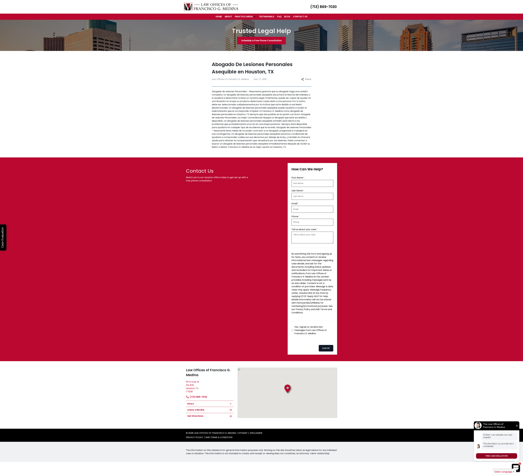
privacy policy (194, 437)
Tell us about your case (303, 229)
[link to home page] (211, 6)
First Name (297, 177)
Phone (294, 216)
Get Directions (195, 416)
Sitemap (242, 433)
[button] (254, 16)
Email (294, 203)
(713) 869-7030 (198, 396)
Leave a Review (195, 409)
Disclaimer (256, 433)
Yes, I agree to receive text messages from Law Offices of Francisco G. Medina (310, 330)
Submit (326, 348)
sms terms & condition (218, 437)
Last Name (297, 190)
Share (308, 79)
